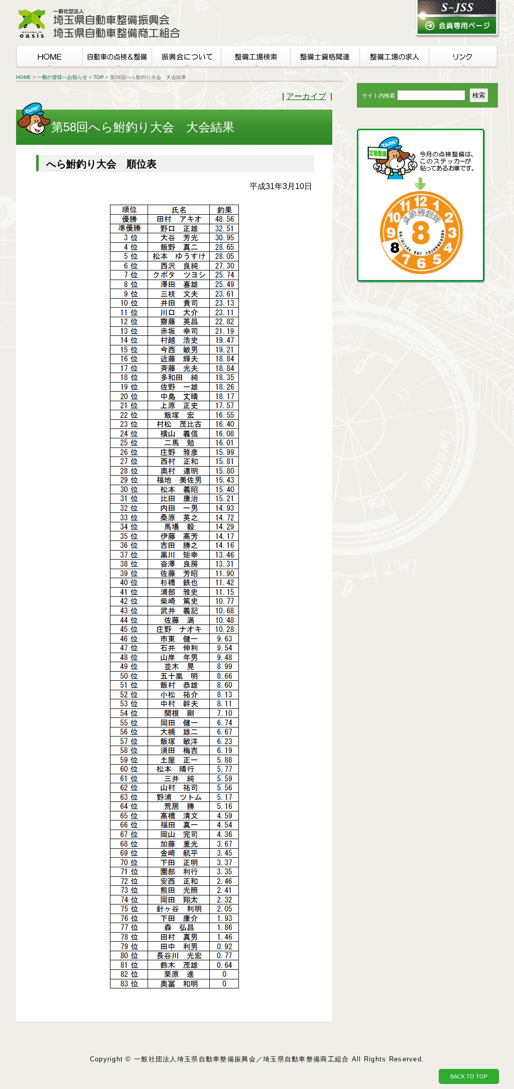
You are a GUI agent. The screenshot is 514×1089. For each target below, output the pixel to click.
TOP (98, 77)
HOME (23, 77)
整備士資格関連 (324, 56)
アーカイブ (306, 96)
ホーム (49, 56)
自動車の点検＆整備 (117, 56)
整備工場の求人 (394, 56)
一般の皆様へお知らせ (62, 77)
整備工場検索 (255, 56)
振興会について (186, 56)
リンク (463, 56)
